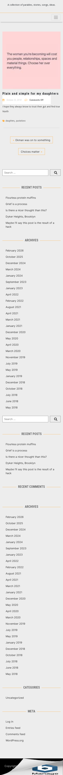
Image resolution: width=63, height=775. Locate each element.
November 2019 (15, 357)
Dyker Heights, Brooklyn (20, 216)
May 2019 (12, 369)
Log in (9, 721)
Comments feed (15, 734)
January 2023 (14, 288)
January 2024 (14, 275)
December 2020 (16, 332)
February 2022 (15, 300)
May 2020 (12, 338)
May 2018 (12, 407)
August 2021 (13, 307)
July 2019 (11, 363)
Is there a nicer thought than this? (26, 210)
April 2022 (12, 294)
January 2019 (14, 376)
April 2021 (12, 313)
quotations (21, 120)
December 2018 (15, 382)
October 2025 (14, 256)
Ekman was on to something (33, 140)
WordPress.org (15, 740)
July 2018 (11, 395)
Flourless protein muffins (21, 197)
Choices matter (30, 151)
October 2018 (14, 388)
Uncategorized (15, 697)
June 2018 (12, 401)
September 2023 (16, 282)
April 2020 (12, 344)
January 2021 (14, 325)
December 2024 (16, 263)
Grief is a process (16, 204)
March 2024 (13, 269)
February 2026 (15, 250)
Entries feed (13, 727)
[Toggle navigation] (55, 17)
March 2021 (13, 319)
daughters (10, 120)
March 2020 (13, 351)
